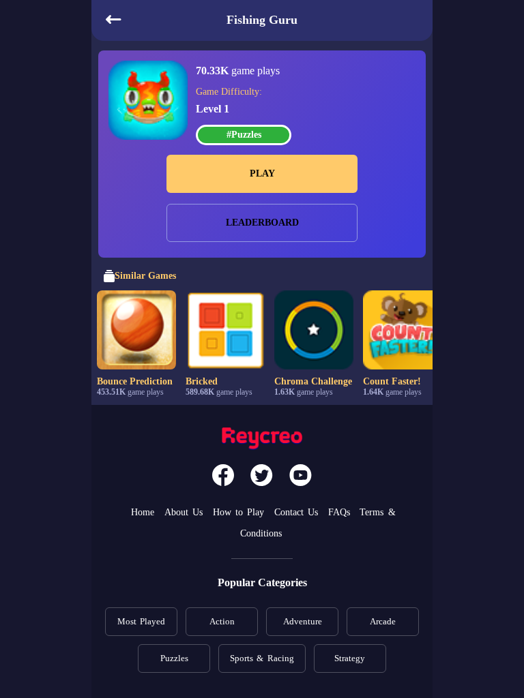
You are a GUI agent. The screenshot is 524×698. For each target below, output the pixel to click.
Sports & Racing (262, 658)
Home (142, 512)
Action (222, 621)
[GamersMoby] (262, 440)
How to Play (239, 512)
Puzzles (174, 658)
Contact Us (296, 512)
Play (262, 173)
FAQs (339, 512)
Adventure (302, 621)
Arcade (383, 621)
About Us (183, 512)
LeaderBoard (262, 222)
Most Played (141, 621)
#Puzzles (244, 135)
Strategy (349, 658)
